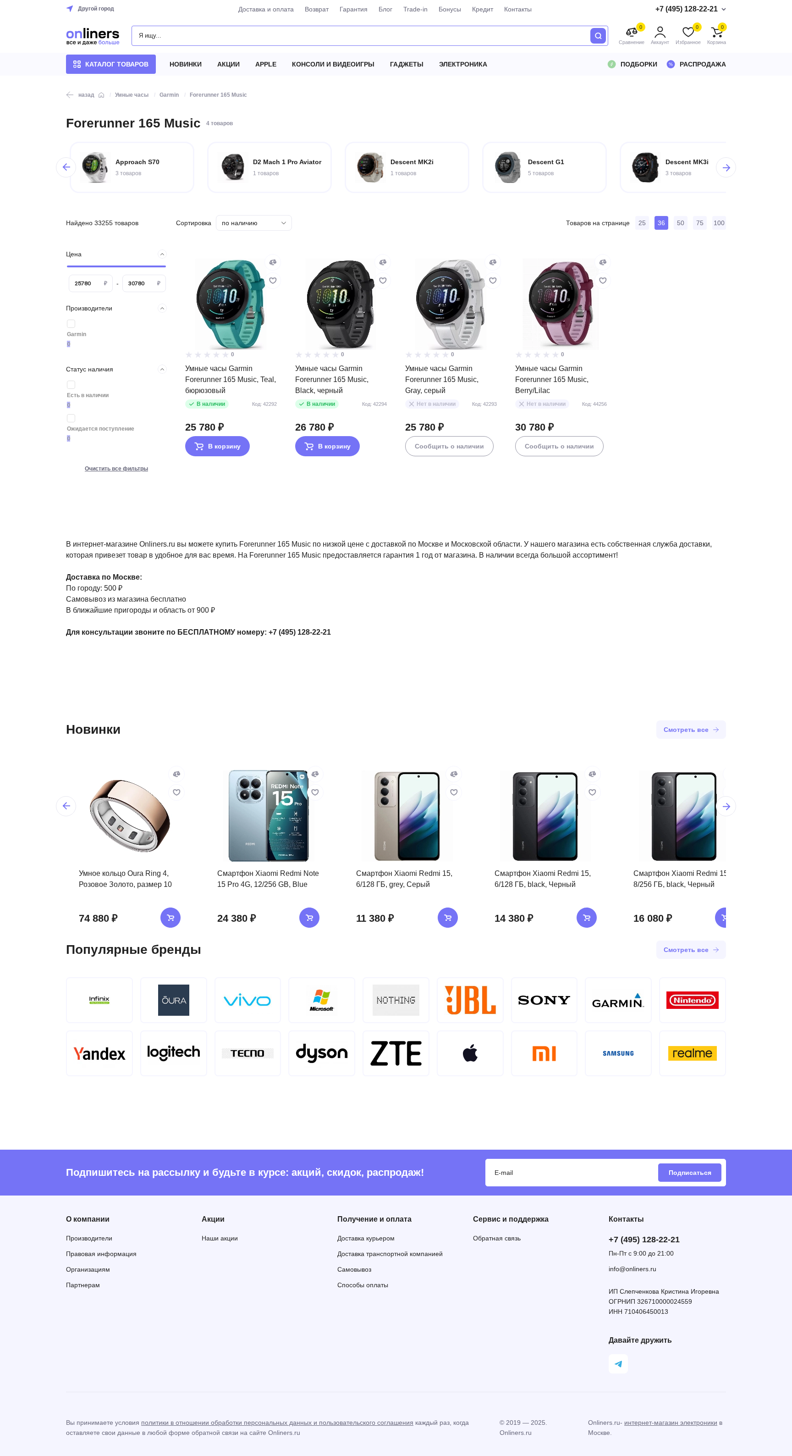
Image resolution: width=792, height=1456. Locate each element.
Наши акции (220, 1238)
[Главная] (101, 95)
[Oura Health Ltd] (173, 1000)
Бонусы (450, 9)
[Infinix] (99, 1000)
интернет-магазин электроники (670, 1422)
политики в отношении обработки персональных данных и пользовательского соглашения (277, 1422)
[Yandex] (99, 1053)
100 (719, 223)
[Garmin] (618, 1000)
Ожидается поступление (100, 429)
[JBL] (470, 1000)
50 (680, 223)
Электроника (463, 64)
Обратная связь (497, 1238)
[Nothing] (396, 1000)
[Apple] (470, 1053)
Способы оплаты (362, 1285)
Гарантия (354, 9)
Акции (228, 64)
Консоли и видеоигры (333, 64)
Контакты (518, 9)
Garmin (76, 334)
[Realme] (692, 1053)
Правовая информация (101, 1253)
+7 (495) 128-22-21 (644, 1239)
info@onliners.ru (632, 1269)
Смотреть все (686, 729)
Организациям (88, 1269)
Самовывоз (354, 1269)
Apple (265, 64)
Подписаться (690, 1172)
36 (661, 223)
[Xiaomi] (544, 1053)
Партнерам (83, 1285)
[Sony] (544, 1000)
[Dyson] (321, 1053)
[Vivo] (247, 1000)
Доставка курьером (366, 1238)
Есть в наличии (88, 395)
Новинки (186, 64)
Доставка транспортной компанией (390, 1253)
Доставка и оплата (266, 9)
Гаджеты (407, 64)
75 (700, 223)
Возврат (317, 9)
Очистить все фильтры (116, 468)
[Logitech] (173, 1053)
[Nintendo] (692, 1000)
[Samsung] (618, 1053)
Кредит (482, 9)
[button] (66, 167)
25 (642, 223)
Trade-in (415, 9)
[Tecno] (247, 1053)
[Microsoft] (321, 1000)
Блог (385, 9)
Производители (89, 1238)
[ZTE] (396, 1053)
